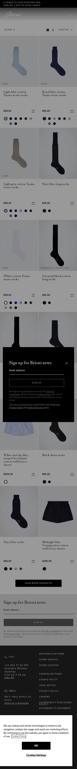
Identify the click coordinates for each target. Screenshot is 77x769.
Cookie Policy (19, 736)
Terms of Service (35, 408)
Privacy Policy (44, 394)
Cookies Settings (36, 755)
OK (36, 745)
